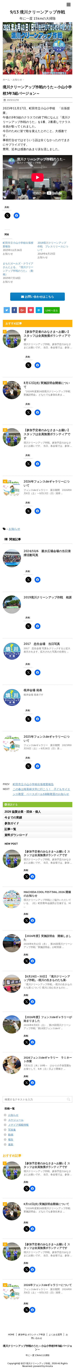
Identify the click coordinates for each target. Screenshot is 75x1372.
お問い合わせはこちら (39, 296)
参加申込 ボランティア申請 (31, 1334)
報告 (10, 1139)
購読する (12, 804)
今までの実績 (13, 817)
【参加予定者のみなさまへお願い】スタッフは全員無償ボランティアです (47, 335)
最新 (10, 1144)
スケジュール (15, 1120)
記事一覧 (10, 829)
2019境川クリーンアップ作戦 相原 (48, 597)
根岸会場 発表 (33, 690)
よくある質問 (55, 1334)
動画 (10, 1134)
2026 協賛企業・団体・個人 (23, 811)
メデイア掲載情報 (18, 1124)
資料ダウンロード (16, 834)
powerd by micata (43, 1366)
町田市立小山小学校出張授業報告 (33, 784)
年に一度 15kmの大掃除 (38, 1355)
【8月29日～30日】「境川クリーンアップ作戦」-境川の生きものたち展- (47, 978)
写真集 (12, 1129)
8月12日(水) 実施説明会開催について (46, 1204)
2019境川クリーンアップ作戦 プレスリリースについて (53, 246)
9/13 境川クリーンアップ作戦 (37, 12)
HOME (11, 1334)
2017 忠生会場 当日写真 (42, 644)
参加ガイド (12, 823)
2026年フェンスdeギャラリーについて (48, 1285)
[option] (37, 48)
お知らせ (14, 529)
